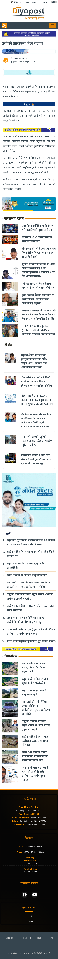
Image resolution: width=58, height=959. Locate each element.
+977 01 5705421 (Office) (33, 852)
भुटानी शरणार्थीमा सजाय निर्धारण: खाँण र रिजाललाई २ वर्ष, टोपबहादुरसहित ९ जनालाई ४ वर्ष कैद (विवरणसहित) (39, 270)
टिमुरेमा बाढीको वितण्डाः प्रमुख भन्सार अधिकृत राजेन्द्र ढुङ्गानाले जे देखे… (30, 596)
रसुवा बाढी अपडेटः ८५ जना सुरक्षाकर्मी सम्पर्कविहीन (25, 565)
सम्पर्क (52, 938)
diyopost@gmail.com (33, 846)
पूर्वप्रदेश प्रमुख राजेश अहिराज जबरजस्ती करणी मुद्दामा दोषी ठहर (38, 285)
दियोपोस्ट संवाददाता (19, 58)
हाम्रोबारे (9, 938)
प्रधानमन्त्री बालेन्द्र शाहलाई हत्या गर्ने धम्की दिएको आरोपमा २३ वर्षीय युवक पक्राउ (31, 631)
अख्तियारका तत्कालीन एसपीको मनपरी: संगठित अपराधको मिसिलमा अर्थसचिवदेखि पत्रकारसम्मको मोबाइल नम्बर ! (36, 420)
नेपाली (30, 916)
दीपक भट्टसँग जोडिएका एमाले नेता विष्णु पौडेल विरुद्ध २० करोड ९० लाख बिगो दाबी (39, 252)
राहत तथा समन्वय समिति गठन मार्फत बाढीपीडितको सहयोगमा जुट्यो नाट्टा (26, 620)
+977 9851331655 (30, 872)
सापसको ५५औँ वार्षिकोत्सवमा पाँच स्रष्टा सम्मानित (37, 239)
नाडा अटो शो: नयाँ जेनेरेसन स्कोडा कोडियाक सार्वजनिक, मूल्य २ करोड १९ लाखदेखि (29, 584)
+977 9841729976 (30, 863)
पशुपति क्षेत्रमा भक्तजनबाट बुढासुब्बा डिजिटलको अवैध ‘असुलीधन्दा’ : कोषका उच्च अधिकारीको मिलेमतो (34, 361)
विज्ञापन (40, 938)
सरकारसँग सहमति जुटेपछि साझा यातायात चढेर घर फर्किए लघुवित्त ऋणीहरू (36, 441)
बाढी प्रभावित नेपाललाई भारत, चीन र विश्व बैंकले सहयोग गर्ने (30, 554)
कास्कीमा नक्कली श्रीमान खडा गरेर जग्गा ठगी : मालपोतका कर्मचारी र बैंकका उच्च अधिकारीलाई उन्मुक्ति (39, 314)
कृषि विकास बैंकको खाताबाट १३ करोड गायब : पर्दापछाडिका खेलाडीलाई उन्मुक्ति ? (38, 299)
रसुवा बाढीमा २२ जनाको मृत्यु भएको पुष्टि (27, 575)
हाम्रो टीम (30, 946)
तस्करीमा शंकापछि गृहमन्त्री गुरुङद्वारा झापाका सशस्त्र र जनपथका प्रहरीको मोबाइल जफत (38, 330)
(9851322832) (40, 821)
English (30, 922)
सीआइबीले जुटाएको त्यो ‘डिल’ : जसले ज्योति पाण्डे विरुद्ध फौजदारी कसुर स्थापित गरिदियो (37, 381)
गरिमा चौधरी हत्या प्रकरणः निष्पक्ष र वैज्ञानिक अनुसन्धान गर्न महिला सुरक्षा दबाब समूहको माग (37, 400)
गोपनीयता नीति (25, 938)
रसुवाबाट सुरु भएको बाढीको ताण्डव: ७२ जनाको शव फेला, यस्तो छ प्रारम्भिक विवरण (31, 542)
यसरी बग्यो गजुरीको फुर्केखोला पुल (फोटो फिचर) (31, 641)
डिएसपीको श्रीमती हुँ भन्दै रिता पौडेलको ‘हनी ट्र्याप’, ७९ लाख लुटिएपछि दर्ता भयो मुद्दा (36, 459)
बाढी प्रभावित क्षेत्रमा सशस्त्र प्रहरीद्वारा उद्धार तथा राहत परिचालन (30, 608)
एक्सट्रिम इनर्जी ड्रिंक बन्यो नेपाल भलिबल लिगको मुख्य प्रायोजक (37, 228)
